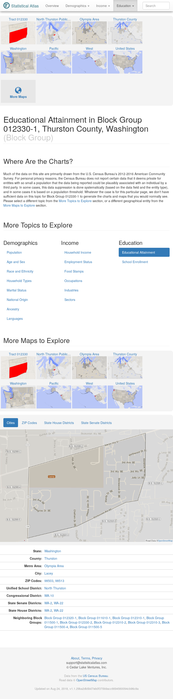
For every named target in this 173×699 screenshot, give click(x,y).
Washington (52, 551)
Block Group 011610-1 (94, 618)
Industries (71, 290)
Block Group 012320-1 (60, 618)
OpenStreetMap (86, 680)
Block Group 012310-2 (110, 622)
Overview (52, 5)
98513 (59, 580)
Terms (85, 658)
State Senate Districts (96, 422)
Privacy (97, 658)
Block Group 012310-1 (128, 618)
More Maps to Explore (19, 205)
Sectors (69, 299)
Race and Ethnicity (20, 271)
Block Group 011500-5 (86, 627)
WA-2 (48, 603)
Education (124, 5)
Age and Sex (16, 261)
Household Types (19, 280)
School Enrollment (135, 261)
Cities (11, 422)
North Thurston (55, 588)
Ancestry (13, 309)
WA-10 (49, 595)
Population (14, 252)
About (75, 658)
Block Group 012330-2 (76, 622)
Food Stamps (74, 271)
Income (102, 5)
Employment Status (78, 261)
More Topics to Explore (75, 200)
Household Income (77, 252)
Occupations (73, 280)
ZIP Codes (29, 422)
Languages (15, 318)
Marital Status (16, 290)
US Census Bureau (95, 676)
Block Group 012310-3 (144, 622)
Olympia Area (54, 566)
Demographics (76, 5)
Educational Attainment (138, 252)
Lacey (48, 573)
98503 (48, 580)
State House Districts (59, 422)
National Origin (17, 299)
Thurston (50, 558)
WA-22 (58, 603)
